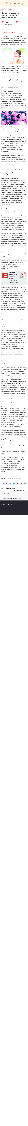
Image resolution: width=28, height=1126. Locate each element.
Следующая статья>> (20, 490)
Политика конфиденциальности (12, 498)
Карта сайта (6, 493)
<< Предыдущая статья (8, 488)
